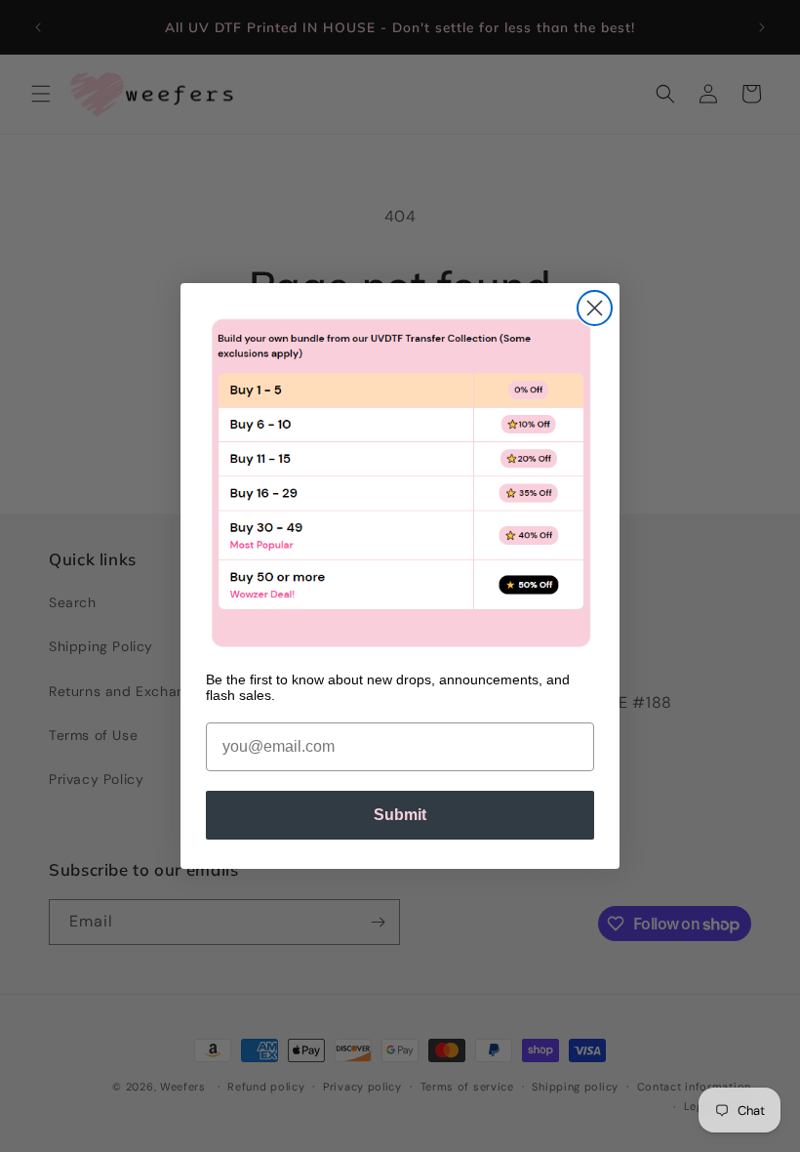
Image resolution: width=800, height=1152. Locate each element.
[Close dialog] (595, 308)
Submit (400, 814)
